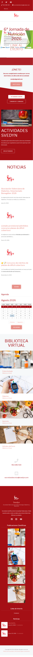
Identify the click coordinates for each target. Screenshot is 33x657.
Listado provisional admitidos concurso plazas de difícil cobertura (14, 228)
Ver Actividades (16, 122)
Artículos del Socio (8, 446)
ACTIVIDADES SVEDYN (16, 96)
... (8, 631)
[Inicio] (16, 15)
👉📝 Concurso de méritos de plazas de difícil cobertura (14, 264)
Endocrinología (7, 371)
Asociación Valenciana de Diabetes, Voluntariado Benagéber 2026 (13, 191)
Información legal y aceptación (22, 651)
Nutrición (5, 421)
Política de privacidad (8, 651)
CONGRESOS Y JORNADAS (16, 101)
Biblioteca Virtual (7, 373)
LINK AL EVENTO (16, 47)
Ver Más (16, 286)
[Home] (16, 497)
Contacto (16, 613)
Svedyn (16, 502)
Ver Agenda (16, 327)
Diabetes (5, 396)
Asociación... (12, 623)
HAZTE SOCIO (16, 84)
